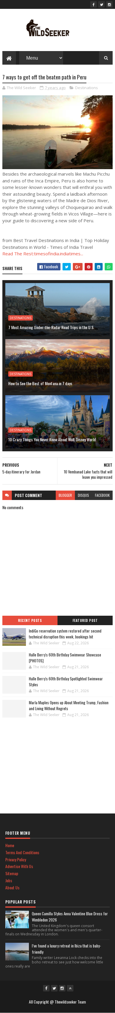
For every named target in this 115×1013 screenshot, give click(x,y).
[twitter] (101, 4)
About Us (12, 887)
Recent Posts (30, 620)
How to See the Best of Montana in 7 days (40, 383)
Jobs (8, 880)
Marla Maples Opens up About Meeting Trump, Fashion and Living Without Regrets (69, 705)
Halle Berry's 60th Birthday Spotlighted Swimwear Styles (66, 681)
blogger (65, 495)
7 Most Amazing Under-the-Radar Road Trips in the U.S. (51, 327)
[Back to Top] (70, 988)
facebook (102, 495)
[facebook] (93, 4)
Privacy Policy (15, 859)
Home (9, 845)
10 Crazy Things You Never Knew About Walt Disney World (52, 439)
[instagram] (109, 4)
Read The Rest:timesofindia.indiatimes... (42, 253)
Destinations (86, 87)
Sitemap (11, 873)
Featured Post (85, 620)
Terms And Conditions (22, 852)
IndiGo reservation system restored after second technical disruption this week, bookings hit (65, 634)
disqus (83, 495)
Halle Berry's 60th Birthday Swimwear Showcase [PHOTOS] (65, 658)
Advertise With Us (19, 866)
